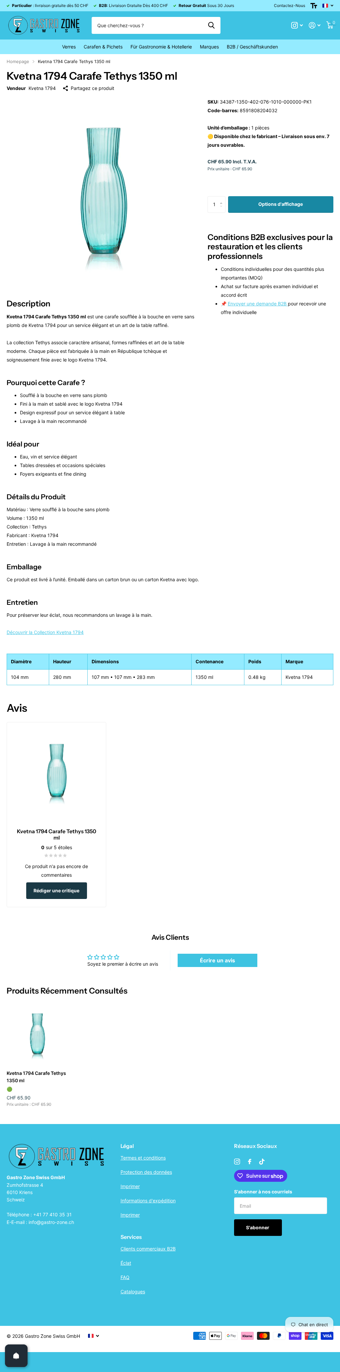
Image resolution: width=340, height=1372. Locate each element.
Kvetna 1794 (42, 88)
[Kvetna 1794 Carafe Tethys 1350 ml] (37, 1034)
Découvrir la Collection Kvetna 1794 (45, 632)
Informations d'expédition (148, 1200)
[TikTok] (262, 1162)
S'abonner (258, 1227)
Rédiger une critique (56, 890)
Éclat (126, 1263)
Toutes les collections (69, 47)
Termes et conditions (143, 1158)
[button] (223, 198)
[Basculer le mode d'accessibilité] (313, 5)
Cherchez (211, 25)
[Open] (16, 1355)
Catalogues (133, 1291)
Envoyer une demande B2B (258, 303)
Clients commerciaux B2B (148, 1248)
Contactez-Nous (289, 5)
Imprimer (130, 1186)
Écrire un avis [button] (217, 960)
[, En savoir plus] (297, 25)
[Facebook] (249, 1161)
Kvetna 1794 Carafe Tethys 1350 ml (36, 1076)
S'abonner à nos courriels (263, 1191)
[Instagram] (237, 1162)
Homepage (18, 61)
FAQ (125, 1277)
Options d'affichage (280, 204)
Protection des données (146, 1172)
